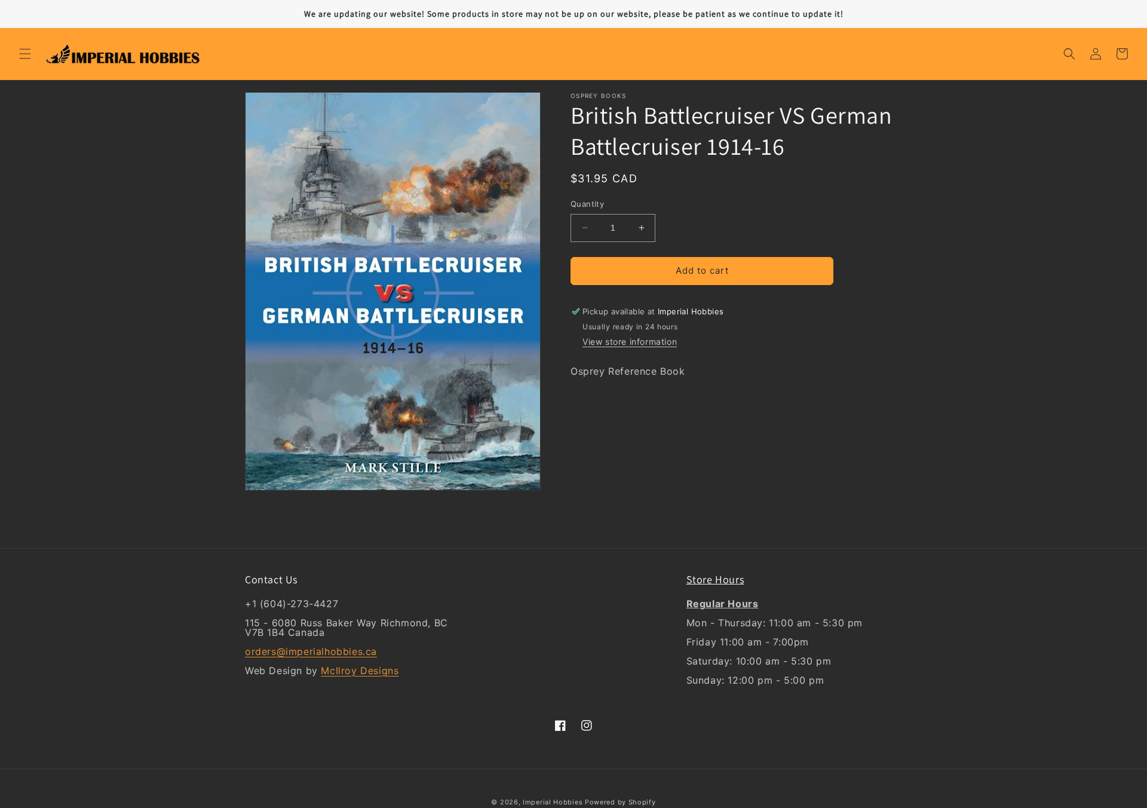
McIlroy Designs (359, 671)
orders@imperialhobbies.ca (311, 651)
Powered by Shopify (620, 802)
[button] (25, 54)
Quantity (587, 204)
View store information (629, 342)
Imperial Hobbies (552, 802)
